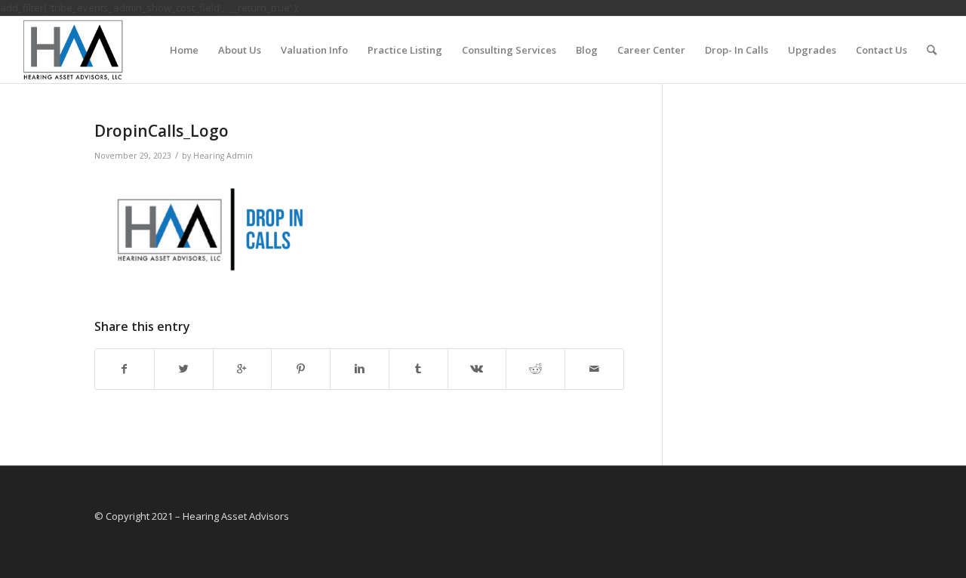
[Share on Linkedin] (360, 368)
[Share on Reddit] (535, 368)
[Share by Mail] (594, 368)
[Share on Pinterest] (301, 368)
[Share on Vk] (477, 368)
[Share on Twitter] (184, 368)
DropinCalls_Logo (161, 130)
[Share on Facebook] (124, 368)
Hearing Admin (223, 155)
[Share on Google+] (243, 368)
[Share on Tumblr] (418, 368)
